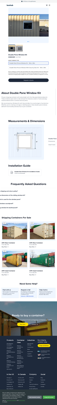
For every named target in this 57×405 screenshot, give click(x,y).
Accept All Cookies (48, 397)
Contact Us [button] (35, 324)
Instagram (43, 384)
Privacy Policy (22, 400)
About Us (31, 377)
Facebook (43, 380)
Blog (42, 377)
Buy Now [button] (22, 324)
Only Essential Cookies (34, 397)
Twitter (42, 382)
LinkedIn (42, 386)
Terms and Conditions (11, 400)
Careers (31, 380)
